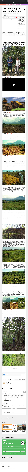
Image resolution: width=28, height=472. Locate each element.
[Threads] (7, 466)
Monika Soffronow (6, 393)
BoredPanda (4, 1)
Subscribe (23, 451)
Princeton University (9, 77)
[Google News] (9, 466)
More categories (5, 448)
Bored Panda (3, 464)
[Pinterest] (3, 466)
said (16, 291)
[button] (23, 422)
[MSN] (8, 466)
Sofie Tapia (5, 14)
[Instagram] (2, 466)
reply (6, 399)
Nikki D (4, 405)
